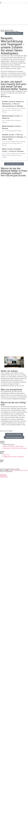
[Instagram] (2, 464)
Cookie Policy (4, 477)
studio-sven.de (23, 470)
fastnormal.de (14, 470)
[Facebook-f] (6, 464)
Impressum (3, 474)
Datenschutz (3, 475)
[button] (14, 24)
